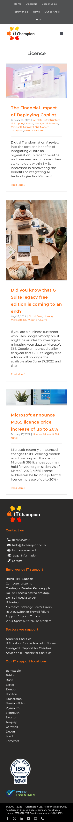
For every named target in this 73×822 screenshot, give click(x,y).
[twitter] (14, 818)
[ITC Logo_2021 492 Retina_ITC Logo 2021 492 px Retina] (20, 27)
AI (34, 119)
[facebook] (7, 818)
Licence (28, 123)
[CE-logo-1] (20, 791)
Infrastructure (52, 119)
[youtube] (28, 818)
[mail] (35, 818)
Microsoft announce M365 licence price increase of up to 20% (34, 422)
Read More (17, 184)
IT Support (17, 123)
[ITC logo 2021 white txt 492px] (23, 506)
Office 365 (38, 130)
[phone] (42, 818)
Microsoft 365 (31, 127)
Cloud (32, 316)
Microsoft (16, 127)
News (27, 130)
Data (39, 119)
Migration (33, 319)
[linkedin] (21, 818)
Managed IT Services (46, 123)
